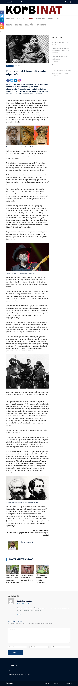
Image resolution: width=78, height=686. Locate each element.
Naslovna (10, 18)
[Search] (21, 2)
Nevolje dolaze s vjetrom (60, 42)
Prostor (60, 18)
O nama (56, 683)
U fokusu (20, 18)
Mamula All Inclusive (58, 65)
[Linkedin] (15, 80)
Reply (19, 615)
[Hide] (1, 31)
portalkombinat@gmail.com (21, 674)
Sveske (9, 24)
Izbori (30, 18)
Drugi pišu (29, 24)
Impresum (47, 683)
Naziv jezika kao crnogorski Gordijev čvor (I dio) (27, 578)
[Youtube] (70, 2)
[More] (2, 27)
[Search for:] (12, 2)
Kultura (18, 24)
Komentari (40, 18)
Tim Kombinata (67, 683)
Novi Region (41, 24)
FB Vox (50, 18)
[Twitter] (68, 2)
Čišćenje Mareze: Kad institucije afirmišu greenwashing (42, 578)
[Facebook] (65, 2)
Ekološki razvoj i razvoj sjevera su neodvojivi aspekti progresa (12, 578)
